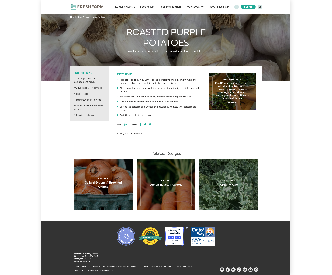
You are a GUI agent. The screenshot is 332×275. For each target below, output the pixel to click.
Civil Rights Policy (107, 270)
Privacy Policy (79, 270)
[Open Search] (260, 7)
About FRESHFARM (220, 7)
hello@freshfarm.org (82, 261)
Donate (248, 7)
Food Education (195, 7)
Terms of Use (92, 270)
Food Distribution (170, 7)
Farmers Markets (125, 7)
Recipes (78, 17)
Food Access (147, 7)
